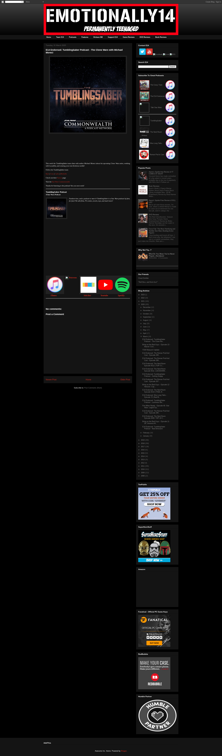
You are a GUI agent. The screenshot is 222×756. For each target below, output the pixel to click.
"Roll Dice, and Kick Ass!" (148, 282)
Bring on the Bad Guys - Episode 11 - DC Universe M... (156, 422)
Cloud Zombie (143, 278)
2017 (143, 447)
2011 (143, 466)
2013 (143, 460)
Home (48, 37)
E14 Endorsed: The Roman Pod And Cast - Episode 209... (155, 354)
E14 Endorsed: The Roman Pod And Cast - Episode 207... (155, 380)
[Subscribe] (170, 96)
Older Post (125, 380)
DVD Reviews (145, 37)
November (147, 310)
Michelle (64, 174)
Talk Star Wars (156, 107)
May (145, 330)
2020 (143, 304)
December (147, 307)
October (146, 314)
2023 (143, 295)
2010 (143, 469)
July (145, 323)
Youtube (104, 295)
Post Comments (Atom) (93, 388)
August (146, 320)
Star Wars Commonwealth (61, 182)
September (147, 317)
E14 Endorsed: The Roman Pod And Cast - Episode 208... (155, 359)
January (146, 436)
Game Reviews (129, 37)
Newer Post (51, 380)
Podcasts (72, 37)
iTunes (54, 295)
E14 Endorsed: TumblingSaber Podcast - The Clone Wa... (153, 340)
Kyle (47, 174)
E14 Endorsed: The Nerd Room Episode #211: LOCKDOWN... (154, 370)
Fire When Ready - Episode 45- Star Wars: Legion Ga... (155, 407)
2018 (143, 443)
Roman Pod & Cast (157, 155)
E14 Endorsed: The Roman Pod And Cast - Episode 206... (155, 412)
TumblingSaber (156, 121)
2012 (143, 463)
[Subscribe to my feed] (144, 96)
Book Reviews (160, 37)
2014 (143, 456)
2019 (143, 440)
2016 (143, 450)
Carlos (57, 174)
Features (84, 37)
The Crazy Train (156, 85)
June (145, 327)
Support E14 (113, 37)
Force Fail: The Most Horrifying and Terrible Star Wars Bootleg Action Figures (162, 231)
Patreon (60, 178)
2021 (143, 301)
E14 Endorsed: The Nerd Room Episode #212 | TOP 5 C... (154, 365)
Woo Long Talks (156, 143)
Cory (52, 174)
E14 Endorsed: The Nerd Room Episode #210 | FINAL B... (154, 391)
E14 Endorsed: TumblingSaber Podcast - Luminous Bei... (153, 401)
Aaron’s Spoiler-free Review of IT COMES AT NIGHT (161, 173)
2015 (143, 453)
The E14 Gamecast (157, 96)
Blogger (124, 751)
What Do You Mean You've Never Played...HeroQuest (162, 255)
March (145, 336)
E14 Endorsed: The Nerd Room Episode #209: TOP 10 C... (154, 417)
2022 (143, 298)
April (145, 333)
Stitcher (87, 295)
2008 (143, 476)
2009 (143, 473)
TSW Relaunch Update (150, 350)
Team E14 (60, 37)
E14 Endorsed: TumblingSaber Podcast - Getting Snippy (153, 375)
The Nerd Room (156, 132)
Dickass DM (98, 37)
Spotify (121, 295)
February (146, 433)
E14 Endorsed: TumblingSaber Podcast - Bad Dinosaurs (153, 428)
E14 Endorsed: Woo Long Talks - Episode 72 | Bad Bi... (154, 396)
